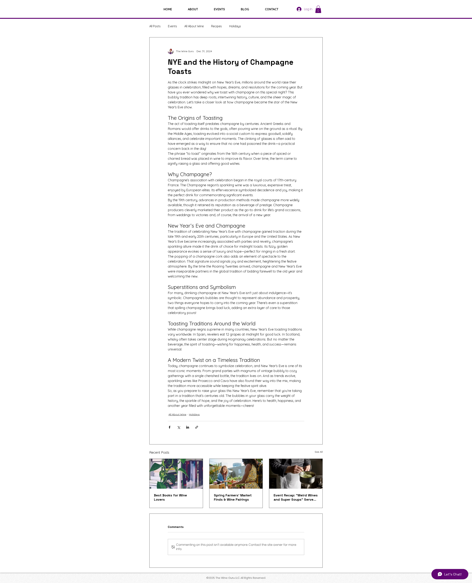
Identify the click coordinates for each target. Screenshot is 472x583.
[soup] (295, 474)
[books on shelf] (176, 474)
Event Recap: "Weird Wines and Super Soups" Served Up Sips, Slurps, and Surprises (296, 497)
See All (319, 451)
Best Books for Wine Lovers (170, 497)
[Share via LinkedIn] (187, 427)
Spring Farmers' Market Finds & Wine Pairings (233, 497)
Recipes (216, 26)
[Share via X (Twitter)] (178, 427)
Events (172, 26)
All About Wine (194, 26)
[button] (318, 9)
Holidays (235, 26)
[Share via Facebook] (169, 427)
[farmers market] (236, 474)
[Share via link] (196, 427)
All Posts (155, 26)
